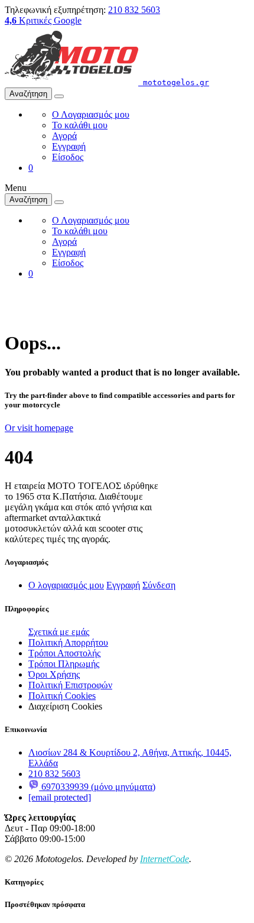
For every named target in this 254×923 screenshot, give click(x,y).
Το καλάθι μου (80, 125)
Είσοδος (67, 157)
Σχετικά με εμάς (58, 632)
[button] (30, 168)
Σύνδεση (158, 585)
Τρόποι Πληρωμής (63, 664)
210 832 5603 (134, 10)
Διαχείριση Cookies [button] (65, 706)
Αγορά (64, 136)
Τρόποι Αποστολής (64, 653)
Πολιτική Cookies (62, 696)
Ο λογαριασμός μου (66, 585)
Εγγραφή (69, 146)
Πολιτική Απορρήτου (68, 642)
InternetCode (164, 859)
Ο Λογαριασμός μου (90, 114)
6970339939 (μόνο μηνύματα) (97, 787)
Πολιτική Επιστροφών (70, 685)
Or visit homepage (39, 428)
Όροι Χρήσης (54, 674)
